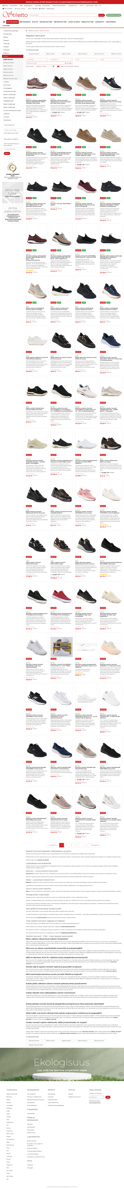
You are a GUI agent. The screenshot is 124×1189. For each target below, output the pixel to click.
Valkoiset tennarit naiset (36, 1045)
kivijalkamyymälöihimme (68, 933)
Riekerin (28, 882)
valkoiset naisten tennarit (68, 1033)
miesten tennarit (42, 860)
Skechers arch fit (99, 54)
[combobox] (67, 15)
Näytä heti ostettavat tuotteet (70, 66)
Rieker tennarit (50, 54)
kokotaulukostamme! (68, 926)
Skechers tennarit (34, 54)
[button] (95, 1102)
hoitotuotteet (42, 917)
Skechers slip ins (82, 54)
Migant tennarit (66, 54)
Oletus (44, 66)
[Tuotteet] (4, 22)
